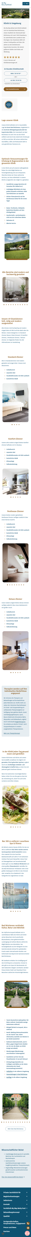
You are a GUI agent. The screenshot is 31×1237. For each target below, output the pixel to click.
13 (29, 1122)
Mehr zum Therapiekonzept (12, 733)
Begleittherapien (20, 722)
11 (27, 304)
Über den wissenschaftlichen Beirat (12, 1177)
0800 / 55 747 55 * (16, 73)
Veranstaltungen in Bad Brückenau (16, 1074)
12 (27, 1122)
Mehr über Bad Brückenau (15, 1129)
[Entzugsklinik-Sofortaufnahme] (27, 1233)
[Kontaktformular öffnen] (28, 1228)
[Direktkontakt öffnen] (28, 1223)
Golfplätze (9, 1071)
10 (24, 304)
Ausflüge (9, 1077)
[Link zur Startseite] (7, 4)
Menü (27, 3)
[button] (3, 1234)
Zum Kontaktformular (12, 89)
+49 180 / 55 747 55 (15, 80)
